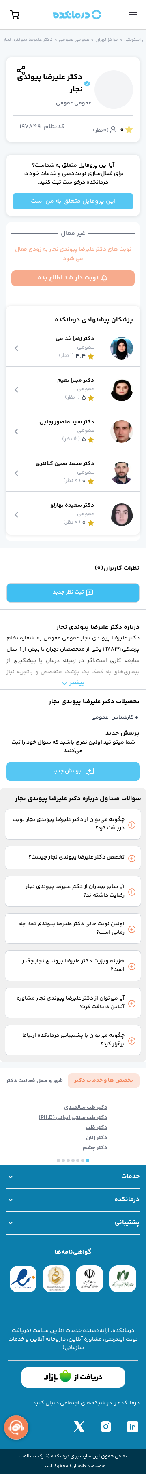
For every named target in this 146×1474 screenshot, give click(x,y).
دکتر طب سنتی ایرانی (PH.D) (73, 1118)
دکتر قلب (96, 1128)
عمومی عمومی (74, 40)
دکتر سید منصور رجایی (66, 422)
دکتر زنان (96, 1138)
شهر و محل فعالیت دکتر (34, 1081)
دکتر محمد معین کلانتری (65, 464)
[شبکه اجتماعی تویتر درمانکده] (79, 1426)
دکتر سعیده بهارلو (72, 505)
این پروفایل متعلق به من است (73, 201)
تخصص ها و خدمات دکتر (103, 1080)
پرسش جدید (67, 771)
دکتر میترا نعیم (75, 380)
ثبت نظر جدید (68, 592)
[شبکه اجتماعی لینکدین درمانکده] (132, 1426)
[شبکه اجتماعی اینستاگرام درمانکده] (106, 1426)
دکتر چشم (95, 1148)
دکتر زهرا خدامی (75, 339)
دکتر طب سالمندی (85, 1108)
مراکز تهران (106, 40)
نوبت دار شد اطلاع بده (68, 278)
